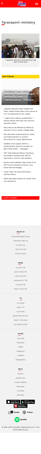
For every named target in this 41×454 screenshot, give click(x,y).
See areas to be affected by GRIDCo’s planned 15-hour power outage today (19, 128)
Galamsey (20, 386)
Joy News (20, 303)
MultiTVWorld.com (20, 316)
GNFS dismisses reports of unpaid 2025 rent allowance (20, 180)
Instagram (20, 351)
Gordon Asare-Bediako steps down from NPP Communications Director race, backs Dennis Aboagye (20, 165)
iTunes (29, 412)
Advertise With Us (20, 241)
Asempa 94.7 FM (20, 280)
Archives (20, 391)
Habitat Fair (20, 378)
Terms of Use (20, 249)
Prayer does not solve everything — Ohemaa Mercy (18, 173)
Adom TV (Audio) (20, 320)
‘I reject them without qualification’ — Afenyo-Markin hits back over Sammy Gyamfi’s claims (19, 120)
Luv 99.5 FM (20, 285)
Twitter (20, 347)
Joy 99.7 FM (20, 268)
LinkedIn (20, 355)
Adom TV (20, 307)
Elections (20, 395)
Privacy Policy (20, 253)
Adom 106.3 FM (20, 272)
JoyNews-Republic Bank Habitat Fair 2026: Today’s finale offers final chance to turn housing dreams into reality (20, 111)
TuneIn (16, 412)
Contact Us (20, 245)
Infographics (20, 360)
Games (20, 374)
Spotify (23, 419)
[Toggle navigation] (37, 4)
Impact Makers (20, 382)
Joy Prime (21, 312)
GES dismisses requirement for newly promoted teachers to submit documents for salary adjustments (19, 136)
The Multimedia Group (20, 236)
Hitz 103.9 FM (20, 276)
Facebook (20, 343)
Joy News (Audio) (21, 324)
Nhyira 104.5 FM (20, 289)
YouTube (20, 338)
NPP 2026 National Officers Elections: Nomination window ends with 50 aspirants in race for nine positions (19, 155)
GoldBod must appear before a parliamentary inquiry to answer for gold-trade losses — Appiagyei (18, 146)
